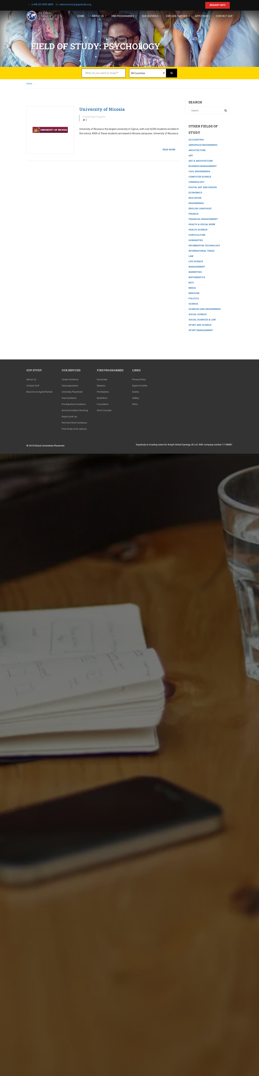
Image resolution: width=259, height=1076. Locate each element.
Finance (193, 213)
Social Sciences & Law (202, 319)
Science (193, 303)
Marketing (195, 272)
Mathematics (197, 277)
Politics (194, 298)
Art (191, 155)
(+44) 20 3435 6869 (42, 4)
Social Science (198, 314)
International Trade (201, 251)
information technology (204, 245)
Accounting (196, 139)
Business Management (203, 166)
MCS (191, 282)
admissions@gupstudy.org (75, 4)
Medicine (194, 293)
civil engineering (199, 171)
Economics (195, 192)
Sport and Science (200, 325)
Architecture (197, 150)
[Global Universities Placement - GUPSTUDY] (44, 17)
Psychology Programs (94, 117)
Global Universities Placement (49, 445)
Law (191, 256)
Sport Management (201, 330)
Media (192, 288)
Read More (169, 149)
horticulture (197, 235)
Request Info (217, 5)
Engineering (196, 203)
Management (197, 266)
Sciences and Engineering (205, 309)
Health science (198, 229)
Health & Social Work (202, 224)
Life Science (196, 261)
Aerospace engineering (203, 145)
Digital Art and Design (203, 187)
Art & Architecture (201, 161)
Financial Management (203, 219)
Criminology (196, 182)
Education (195, 198)
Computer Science (200, 176)
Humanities (196, 240)
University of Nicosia (102, 109)
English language (200, 208)
